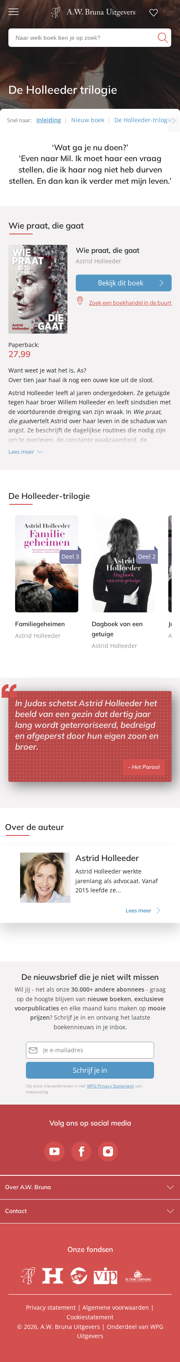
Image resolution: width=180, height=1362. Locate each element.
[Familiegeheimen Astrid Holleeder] (46, 578)
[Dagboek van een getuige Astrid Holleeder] (123, 583)
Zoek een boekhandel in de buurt (130, 302)
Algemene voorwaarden (115, 1307)
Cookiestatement (90, 1317)
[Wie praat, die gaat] (37, 289)
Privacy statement (51, 1307)
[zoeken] (163, 37)
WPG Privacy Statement (110, 1086)
